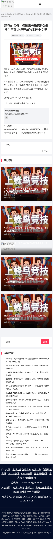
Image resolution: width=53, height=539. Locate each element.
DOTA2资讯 (13, 473)
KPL (26, 500)
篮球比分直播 (18, 35)
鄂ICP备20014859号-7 (42, 533)
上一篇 (8, 145)
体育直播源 (34, 492)
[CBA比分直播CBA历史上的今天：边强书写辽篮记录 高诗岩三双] (26, 184)
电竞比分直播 (42, 487)
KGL (31, 500)
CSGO (34, 496)
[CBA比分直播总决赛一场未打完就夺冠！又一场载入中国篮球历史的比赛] (26, 274)
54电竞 (22, 133)
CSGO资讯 (26, 473)
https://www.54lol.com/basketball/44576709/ (23, 129)
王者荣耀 (42, 496)
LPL (49, 496)
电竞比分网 (30, 477)
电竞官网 (6, 496)
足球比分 (16, 469)
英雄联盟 (17, 496)
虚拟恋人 (29, 487)
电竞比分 (36, 469)
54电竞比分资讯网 (12, 111)
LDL (22, 500)
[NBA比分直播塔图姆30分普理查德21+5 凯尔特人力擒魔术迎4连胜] (26, 311)
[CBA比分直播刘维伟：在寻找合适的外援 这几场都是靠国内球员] (26, 223)
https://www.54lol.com (35, 133)
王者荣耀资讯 (40, 473)
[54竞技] (7, 6)
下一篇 (45, 151)
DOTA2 (26, 496)
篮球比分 (26, 469)
